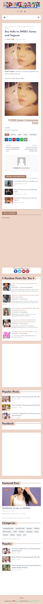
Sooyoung (29, 531)
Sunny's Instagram (11, 130)
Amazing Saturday (8, 528)
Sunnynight (12, 26)
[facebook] (18, 11)
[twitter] (21, 11)
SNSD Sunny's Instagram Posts (24, 121)
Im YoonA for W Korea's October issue (26, 181)
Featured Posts (20, 528)
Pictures (13, 134)
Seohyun (21, 531)
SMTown (36, 528)
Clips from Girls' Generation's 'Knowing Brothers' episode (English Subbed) (26, 566)
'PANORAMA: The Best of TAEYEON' (16, 508)
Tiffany (12, 535)
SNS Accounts (7, 531)
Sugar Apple (11, 39)
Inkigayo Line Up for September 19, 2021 (24, 331)
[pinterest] (25, 11)
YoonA (19, 535)
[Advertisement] (21, 365)
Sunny (25, 134)
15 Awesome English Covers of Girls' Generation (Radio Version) (26, 414)
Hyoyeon (29, 528)
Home (6, 26)
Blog (18, 601)
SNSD (19, 134)
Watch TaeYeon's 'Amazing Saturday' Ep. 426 (25, 397)
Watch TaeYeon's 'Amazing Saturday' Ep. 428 (25, 405)
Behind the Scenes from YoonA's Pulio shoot (25, 190)
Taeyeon (5, 535)
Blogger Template (34, 601)
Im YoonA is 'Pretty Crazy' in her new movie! (25, 199)
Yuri (24, 535)
